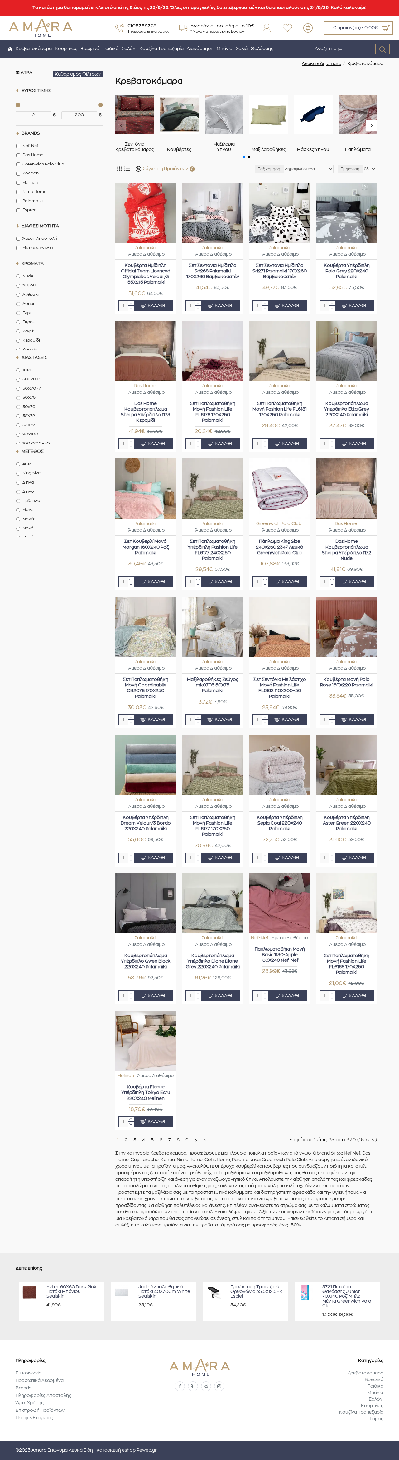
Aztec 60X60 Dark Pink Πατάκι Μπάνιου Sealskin (71, 1292)
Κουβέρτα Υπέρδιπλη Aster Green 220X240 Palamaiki (347, 823)
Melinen (125, 1076)
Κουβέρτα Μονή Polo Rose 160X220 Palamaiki (346, 682)
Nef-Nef (259, 938)
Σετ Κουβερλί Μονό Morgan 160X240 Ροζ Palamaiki (146, 547)
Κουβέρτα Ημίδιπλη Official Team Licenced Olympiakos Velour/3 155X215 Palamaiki (145, 274)
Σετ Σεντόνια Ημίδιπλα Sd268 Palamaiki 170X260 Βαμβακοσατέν (212, 271)
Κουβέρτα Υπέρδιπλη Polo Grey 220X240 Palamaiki (347, 271)
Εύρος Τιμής (36, 91)
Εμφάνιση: (350, 169)
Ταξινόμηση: (269, 169)
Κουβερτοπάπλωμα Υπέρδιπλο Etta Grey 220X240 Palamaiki (346, 409)
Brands (31, 133)
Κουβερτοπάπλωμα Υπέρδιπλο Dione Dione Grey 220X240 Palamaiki (213, 961)
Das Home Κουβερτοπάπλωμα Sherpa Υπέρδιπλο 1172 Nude (346, 550)
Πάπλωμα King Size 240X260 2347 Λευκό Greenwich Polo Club (279, 547)
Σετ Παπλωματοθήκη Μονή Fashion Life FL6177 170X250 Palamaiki (212, 826)
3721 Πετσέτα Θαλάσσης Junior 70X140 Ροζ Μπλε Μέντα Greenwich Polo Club (346, 1297)
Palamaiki (145, 248)
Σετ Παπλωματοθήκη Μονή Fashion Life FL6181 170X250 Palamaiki (279, 409)
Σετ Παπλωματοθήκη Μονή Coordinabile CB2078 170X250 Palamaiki (145, 688)
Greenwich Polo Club (278, 524)
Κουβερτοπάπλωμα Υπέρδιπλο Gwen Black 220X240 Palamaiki (146, 961)
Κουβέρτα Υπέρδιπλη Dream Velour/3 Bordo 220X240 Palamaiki (146, 823)
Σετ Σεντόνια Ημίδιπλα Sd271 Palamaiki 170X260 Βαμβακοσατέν (279, 271)
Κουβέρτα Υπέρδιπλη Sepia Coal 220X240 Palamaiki (280, 823)
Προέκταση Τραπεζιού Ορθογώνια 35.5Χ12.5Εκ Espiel (256, 1292)
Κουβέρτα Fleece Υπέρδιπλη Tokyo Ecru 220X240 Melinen (145, 1092)
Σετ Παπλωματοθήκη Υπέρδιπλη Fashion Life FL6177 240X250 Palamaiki (213, 550)
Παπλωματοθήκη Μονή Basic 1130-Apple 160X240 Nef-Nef (280, 955)
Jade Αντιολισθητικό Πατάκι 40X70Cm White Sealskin (164, 1292)
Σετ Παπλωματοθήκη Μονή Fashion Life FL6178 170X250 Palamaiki (212, 412)
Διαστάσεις (34, 358)
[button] (120, 125)
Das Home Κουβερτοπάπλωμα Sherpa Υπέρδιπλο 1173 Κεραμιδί (145, 412)
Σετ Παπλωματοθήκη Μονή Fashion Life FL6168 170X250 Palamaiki (346, 964)
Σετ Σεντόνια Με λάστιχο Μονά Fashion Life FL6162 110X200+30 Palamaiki (279, 688)
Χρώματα (33, 264)
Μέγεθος (33, 451)
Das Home (145, 386)
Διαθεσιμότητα (40, 226)
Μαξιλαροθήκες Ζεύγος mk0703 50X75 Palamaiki (212, 685)
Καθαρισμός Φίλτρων (78, 74)
